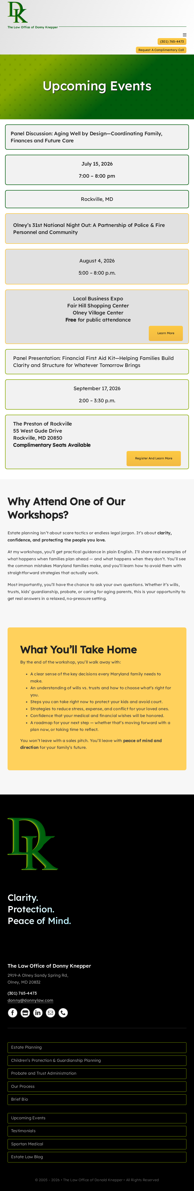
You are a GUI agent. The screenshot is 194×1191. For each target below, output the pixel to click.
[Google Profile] (25, 1013)
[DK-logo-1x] (18, 3)
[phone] (63, 1013)
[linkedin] (38, 1013)
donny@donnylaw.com (30, 1000)
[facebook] (13, 1013)
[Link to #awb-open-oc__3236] (184, 35)
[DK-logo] (33, 819)
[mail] (50, 1013)
